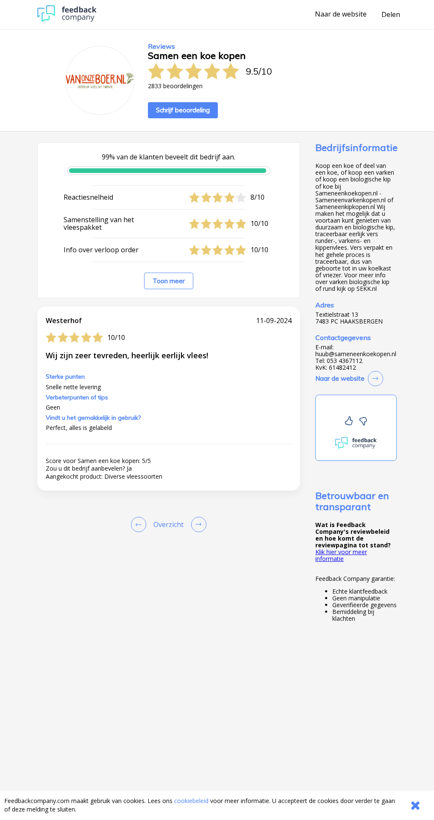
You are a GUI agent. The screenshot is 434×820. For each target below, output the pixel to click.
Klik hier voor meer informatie (341, 555)
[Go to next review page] (197, 524)
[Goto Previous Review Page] (140, 524)
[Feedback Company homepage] (67, 19)
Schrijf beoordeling (183, 110)
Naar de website (341, 14)
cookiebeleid (191, 801)
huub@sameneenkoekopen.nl (355, 354)
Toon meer (169, 281)
